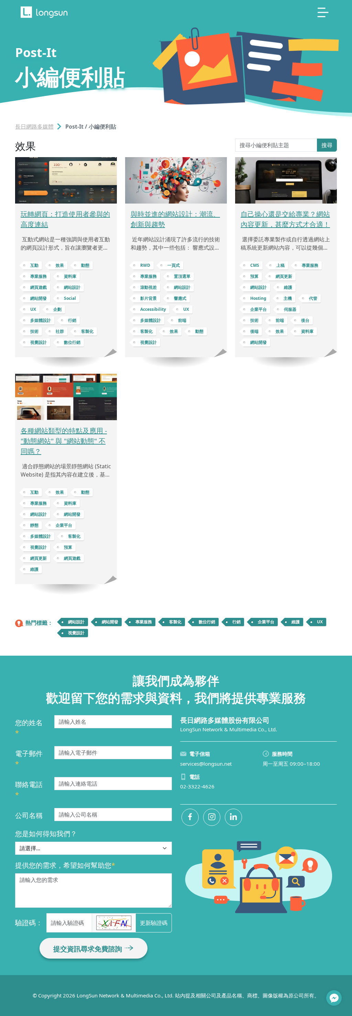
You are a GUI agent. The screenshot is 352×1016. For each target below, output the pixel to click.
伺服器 (290, 309)
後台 (305, 320)
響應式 (180, 298)
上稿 (280, 265)
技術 (34, 331)
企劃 (57, 309)
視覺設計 (38, 342)
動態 (85, 265)
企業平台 (258, 309)
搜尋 (326, 145)
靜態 (34, 525)
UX (33, 309)
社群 (60, 331)
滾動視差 (148, 287)
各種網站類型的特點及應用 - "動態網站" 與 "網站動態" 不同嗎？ (64, 441)
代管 (313, 298)
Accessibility (153, 309)
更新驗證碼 (153, 923)
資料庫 (70, 276)
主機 (288, 298)
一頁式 (173, 265)
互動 (34, 265)
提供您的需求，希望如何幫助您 (65, 865)
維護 (288, 287)
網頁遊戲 (38, 287)
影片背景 (148, 298)
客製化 (87, 331)
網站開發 (38, 298)
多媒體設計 (40, 320)
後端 (254, 331)
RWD (145, 265)
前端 (182, 320)
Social (70, 298)
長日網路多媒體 (34, 126)
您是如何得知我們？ (46, 833)
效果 (60, 265)
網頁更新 (284, 276)
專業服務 (38, 276)
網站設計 (72, 287)
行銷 (72, 320)
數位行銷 (72, 342)
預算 (254, 276)
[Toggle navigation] (323, 12)
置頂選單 (182, 276)
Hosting (258, 298)
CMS (254, 265)
